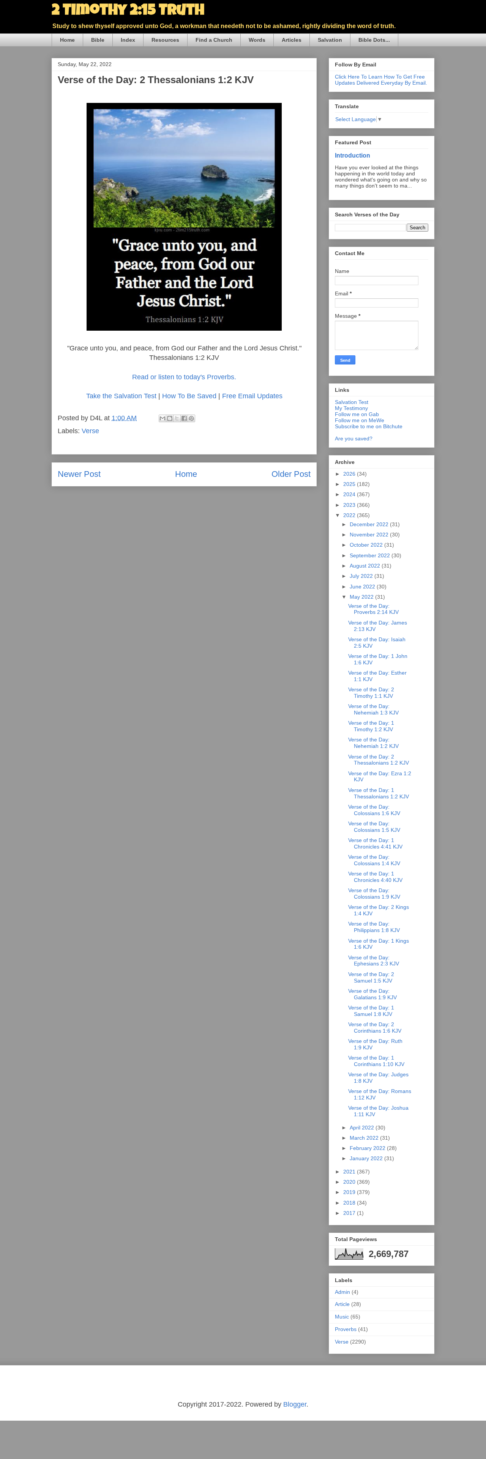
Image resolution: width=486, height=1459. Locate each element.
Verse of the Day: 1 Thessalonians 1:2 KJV (378, 793)
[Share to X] (177, 418)
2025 (350, 484)
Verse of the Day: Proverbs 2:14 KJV (373, 609)
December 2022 (370, 524)
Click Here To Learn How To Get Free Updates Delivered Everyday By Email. (381, 80)
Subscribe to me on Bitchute (368, 426)
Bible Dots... (374, 40)
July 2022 (362, 576)
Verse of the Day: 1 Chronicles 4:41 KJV (375, 843)
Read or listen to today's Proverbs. (184, 377)
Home (67, 40)
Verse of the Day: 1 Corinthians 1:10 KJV (376, 1061)
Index (128, 40)
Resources (165, 40)
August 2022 (366, 566)
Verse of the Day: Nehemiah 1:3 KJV (373, 709)
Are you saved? (353, 438)
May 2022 (362, 597)
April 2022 (363, 1128)
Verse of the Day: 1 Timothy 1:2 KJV (371, 726)
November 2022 (370, 535)
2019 (350, 1192)
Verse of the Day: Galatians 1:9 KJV (372, 994)
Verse (90, 431)
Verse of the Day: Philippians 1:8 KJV (374, 927)
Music (342, 1317)
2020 (350, 1182)
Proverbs (346, 1329)
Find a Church (214, 40)
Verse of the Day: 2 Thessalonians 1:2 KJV (378, 760)
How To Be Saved (189, 396)
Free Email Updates (252, 396)
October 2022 (367, 545)
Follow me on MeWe (359, 420)
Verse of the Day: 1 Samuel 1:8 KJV (371, 1011)
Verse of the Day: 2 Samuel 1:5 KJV (371, 977)
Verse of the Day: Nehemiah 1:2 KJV (373, 743)
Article (342, 1304)
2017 (350, 1213)
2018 (350, 1203)
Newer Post (79, 474)
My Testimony (351, 408)
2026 (350, 474)
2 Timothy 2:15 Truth (128, 11)
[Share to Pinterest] (191, 418)
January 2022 (367, 1158)
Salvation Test (351, 402)
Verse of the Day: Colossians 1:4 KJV (374, 860)
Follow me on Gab (357, 414)
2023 (350, 505)
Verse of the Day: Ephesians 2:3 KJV (373, 960)
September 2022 (370, 555)
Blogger (294, 1404)
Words (257, 40)
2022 (350, 515)
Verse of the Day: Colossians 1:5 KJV (374, 826)
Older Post (291, 474)
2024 (350, 494)
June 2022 (363, 587)
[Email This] (162, 418)
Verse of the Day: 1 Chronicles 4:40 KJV (375, 877)
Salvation (330, 40)
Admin (342, 1292)
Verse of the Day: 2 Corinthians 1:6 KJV (374, 1027)
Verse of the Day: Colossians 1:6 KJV (374, 810)
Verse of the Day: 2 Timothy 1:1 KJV (371, 692)
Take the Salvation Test (121, 396)
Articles (291, 40)
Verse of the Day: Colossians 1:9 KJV (374, 893)
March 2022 (365, 1138)
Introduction (352, 155)
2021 (350, 1172)
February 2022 (368, 1148)
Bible (97, 40)
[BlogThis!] (170, 418)
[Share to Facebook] (184, 418)
